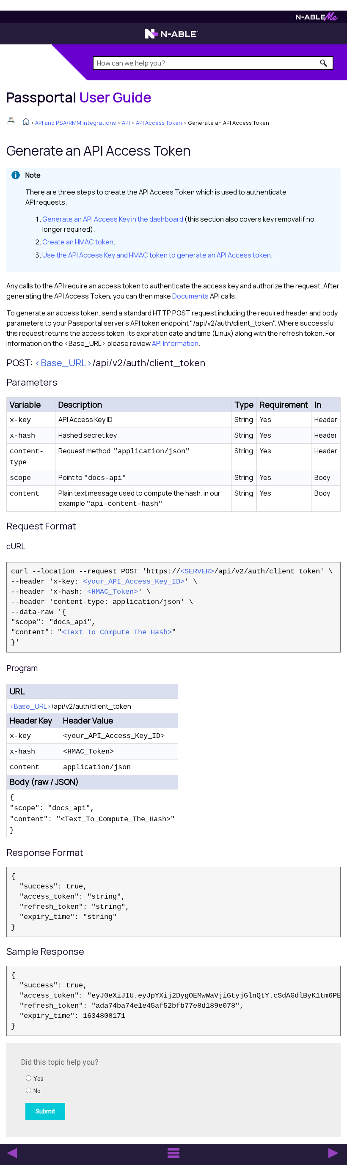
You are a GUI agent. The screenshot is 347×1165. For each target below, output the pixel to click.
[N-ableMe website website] (317, 19)
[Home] (25, 122)
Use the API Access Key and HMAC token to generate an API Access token (156, 255)
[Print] (11, 121)
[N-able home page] (171, 37)
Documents (190, 296)
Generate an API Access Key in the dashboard (112, 219)
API (126, 122)
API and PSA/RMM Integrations (75, 122)
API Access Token (159, 122)
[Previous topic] (12, 1153)
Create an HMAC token (77, 242)
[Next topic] (333, 1153)
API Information (175, 343)
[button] (323, 63)
